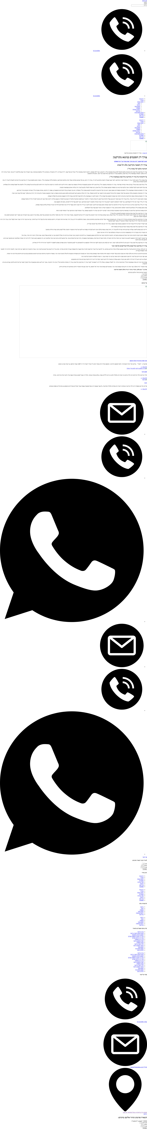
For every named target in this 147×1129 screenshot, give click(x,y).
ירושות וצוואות (136, 109)
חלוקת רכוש (140, 950)
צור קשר (141, 115)
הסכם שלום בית (139, 948)
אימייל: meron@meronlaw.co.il (138, 1067)
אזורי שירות (141, 882)
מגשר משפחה (140, 942)
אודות (142, 100)
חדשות (142, 883)
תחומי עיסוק (140, 102)
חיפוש (145, 2)
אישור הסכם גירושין (138, 945)
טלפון (145, 276)
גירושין (138, 105)
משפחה (138, 108)
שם (146, 274)
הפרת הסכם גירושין (138, 941)
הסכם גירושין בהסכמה (138, 934)
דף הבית (141, 98)
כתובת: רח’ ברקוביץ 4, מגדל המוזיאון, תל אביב (135, 1112)
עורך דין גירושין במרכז (138, 938)
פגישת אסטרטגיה (139, 112)
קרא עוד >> (144, 367)
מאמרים (141, 114)
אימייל (145, 277)
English (142, 117)
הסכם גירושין (144, 371)
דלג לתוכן (144, 0)
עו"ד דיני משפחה (139, 939)
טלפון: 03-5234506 (142, 1021)
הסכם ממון (137, 106)
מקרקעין (138, 111)
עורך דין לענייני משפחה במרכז (136, 936)
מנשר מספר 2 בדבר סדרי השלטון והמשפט (138, 360)
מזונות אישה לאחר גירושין (137, 933)
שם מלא (144, 1122)
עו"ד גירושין (140, 931)
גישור (138, 103)
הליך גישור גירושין (139, 944)
